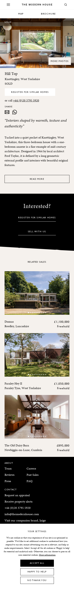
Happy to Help (37, 571)
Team (8, 468)
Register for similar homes (30, 92)
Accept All (37, 563)
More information (47, 555)
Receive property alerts (18, 501)
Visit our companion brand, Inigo (25, 520)
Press (8, 481)
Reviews (9, 475)
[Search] (65, 4)
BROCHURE (48, 13)
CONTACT (11, 489)
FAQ (29, 481)
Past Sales (33, 475)
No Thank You (37, 580)
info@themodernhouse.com (22, 514)
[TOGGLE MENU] (8, 4)
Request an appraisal (17, 495)
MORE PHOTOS (60, 61)
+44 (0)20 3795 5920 (26, 100)
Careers (31, 468)
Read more (37, 178)
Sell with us (37, 231)
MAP (21, 13)
